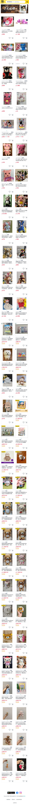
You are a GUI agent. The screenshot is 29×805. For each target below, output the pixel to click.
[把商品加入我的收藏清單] (9, 38)
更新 (24, 796)
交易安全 (15, 802)
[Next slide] (27, 21)
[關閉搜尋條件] (13, 1)
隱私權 (13, 799)
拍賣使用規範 (19, 799)
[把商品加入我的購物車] (12, 38)
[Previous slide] (16, 21)
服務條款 (8, 799)
